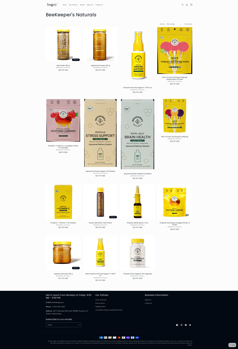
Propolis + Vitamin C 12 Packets (63, 223)
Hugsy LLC (56, 341)
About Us (148, 300)
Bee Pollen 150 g (63, 65)
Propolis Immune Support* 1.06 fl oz (137, 88)
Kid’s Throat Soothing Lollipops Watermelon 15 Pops (174, 78)
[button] (183, 5)
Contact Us (148, 303)
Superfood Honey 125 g (63, 274)
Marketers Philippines (83, 341)
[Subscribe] (79, 325)
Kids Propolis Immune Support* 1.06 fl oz (100, 275)
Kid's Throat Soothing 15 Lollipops (174, 137)
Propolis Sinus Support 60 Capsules (137, 274)
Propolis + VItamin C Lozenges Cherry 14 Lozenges (63, 147)
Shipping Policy (100, 306)
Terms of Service (100, 300)
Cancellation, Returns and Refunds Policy (109, 310)
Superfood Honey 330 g (100, 65)
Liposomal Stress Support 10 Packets (100, 171)
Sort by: (162, 24)
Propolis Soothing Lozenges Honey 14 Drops (175, 224)
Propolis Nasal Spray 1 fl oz (137, 223)
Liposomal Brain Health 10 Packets (137, 174)
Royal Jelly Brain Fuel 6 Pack (100, 223)
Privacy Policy (100, 303)
